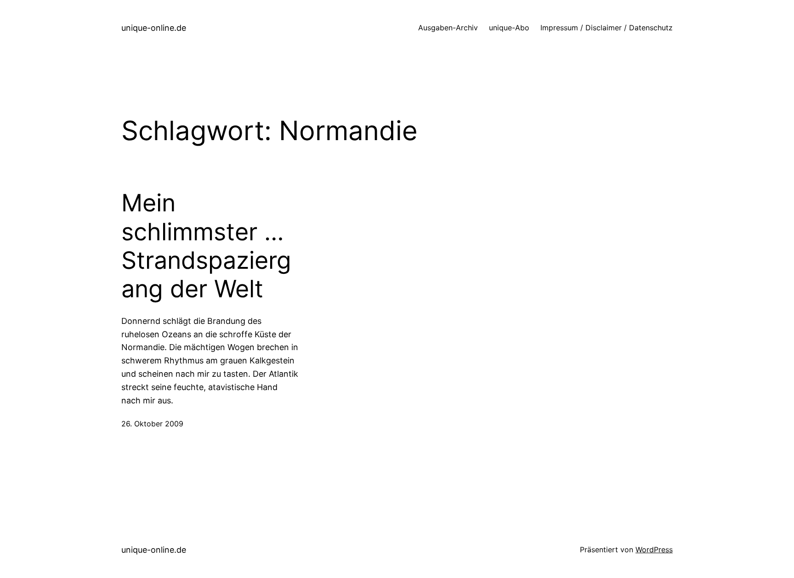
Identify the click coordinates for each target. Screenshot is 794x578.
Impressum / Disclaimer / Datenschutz (606, 27)
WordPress (654, 549)
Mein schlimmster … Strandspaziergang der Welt (206, 246)
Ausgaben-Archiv (448, 27)
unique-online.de (153, 28)
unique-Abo (509, 27)
